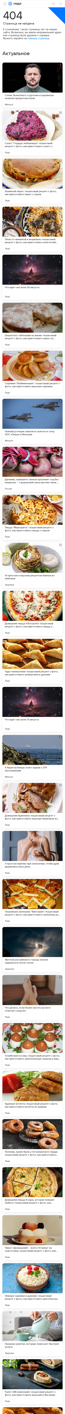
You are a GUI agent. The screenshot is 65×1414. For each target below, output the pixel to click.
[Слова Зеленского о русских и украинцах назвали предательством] (32, 85)
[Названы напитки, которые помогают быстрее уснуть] (32, 1333)
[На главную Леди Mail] (16, 3)
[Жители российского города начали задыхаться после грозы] (32, 949)
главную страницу (38, 38)
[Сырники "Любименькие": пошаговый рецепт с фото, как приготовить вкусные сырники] (32, 373)
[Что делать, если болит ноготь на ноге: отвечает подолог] (32, 997)
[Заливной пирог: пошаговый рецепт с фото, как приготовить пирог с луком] (32, 181)
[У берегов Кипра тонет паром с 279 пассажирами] (32, 757)
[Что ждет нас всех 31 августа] (32, 709)
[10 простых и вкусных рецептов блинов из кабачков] (32, 565)
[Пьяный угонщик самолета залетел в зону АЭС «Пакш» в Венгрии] (32, 421)
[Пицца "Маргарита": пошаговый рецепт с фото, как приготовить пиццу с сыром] (32, 517)
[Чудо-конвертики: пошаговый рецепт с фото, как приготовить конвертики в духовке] (32, 661)
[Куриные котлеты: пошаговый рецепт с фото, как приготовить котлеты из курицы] (32, 1093)
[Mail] (10, 3)
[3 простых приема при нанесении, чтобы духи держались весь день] (32, 853)
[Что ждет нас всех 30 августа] (32, 277)
